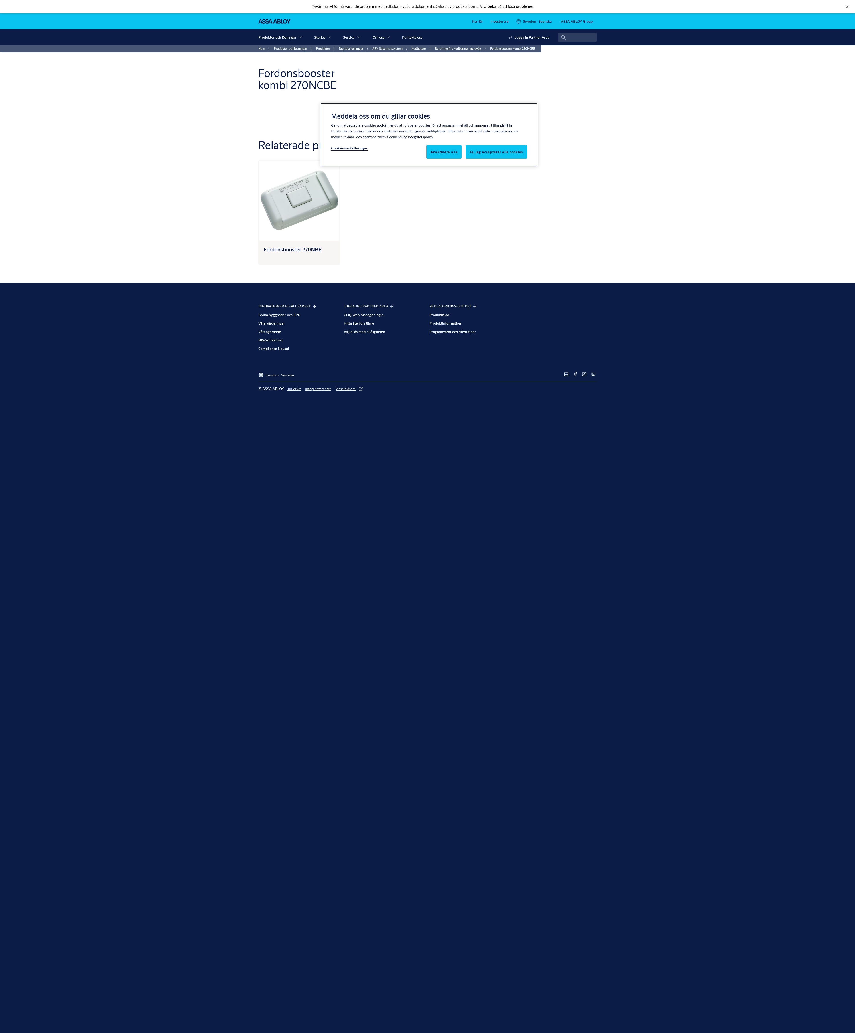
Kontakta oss (412, 37)
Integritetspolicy (420, 136)
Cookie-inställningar (349, 148)
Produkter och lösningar (277, 37)
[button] (300, 37)
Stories (319, 37)
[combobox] (577, 37)
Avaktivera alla (444, 151)
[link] (477, 21)
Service (349, 37)
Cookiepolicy (397, 136)
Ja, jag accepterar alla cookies (496, 151)
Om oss (378, 37)
